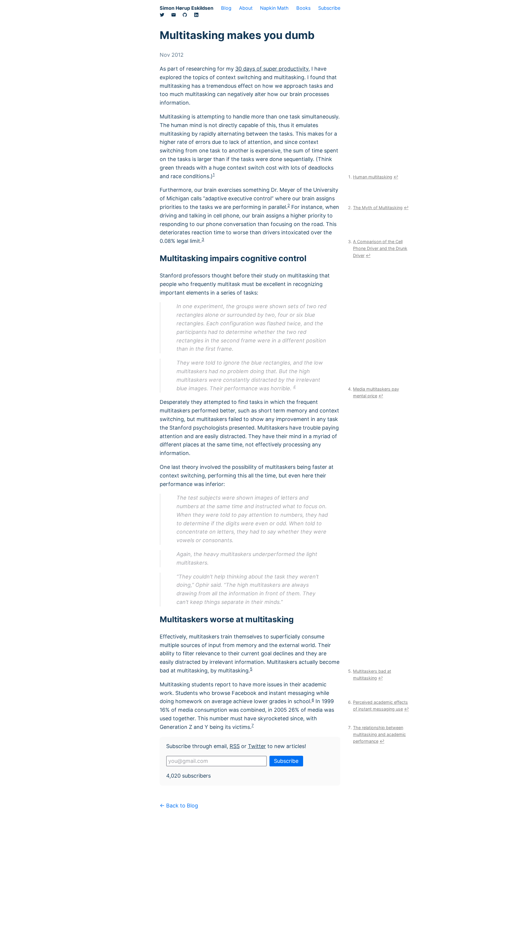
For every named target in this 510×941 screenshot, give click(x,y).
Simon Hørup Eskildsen (186, 8)
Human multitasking (372, 176)
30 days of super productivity (271, 69)
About (246, 8)
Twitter (257, 746)
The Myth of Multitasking (378, 207)
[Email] (177, 16)
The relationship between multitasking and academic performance (379, 734)
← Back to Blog (179, 805)
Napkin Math (274, 8)
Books (303, 8)
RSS (235, 746)
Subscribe (329, 8)
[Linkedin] (199, 16)
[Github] (188, 16)
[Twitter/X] (165, 16)
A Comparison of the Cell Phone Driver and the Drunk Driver (380, 248)
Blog (226, 8)
